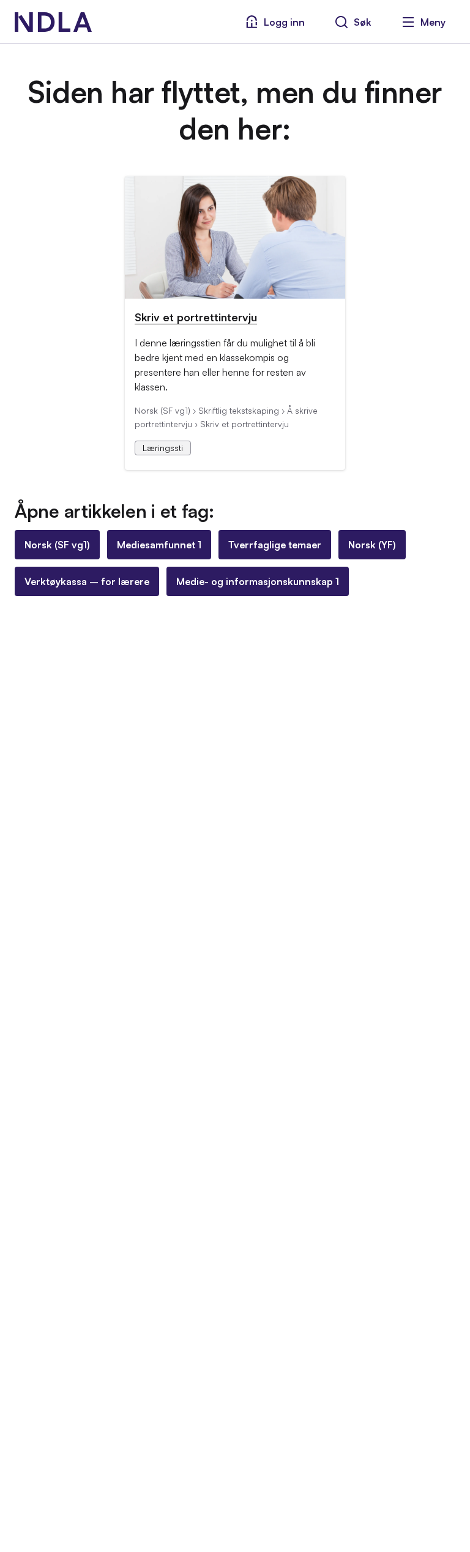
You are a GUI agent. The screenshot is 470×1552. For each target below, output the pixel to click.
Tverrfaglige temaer (274, 545)
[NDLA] (53, 22)
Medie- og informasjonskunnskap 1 (257, 581)
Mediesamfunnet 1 (159, 545)
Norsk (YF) (372, 545)
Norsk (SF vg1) (57, 545)
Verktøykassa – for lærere (86, 581)
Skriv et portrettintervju (196, 317)
